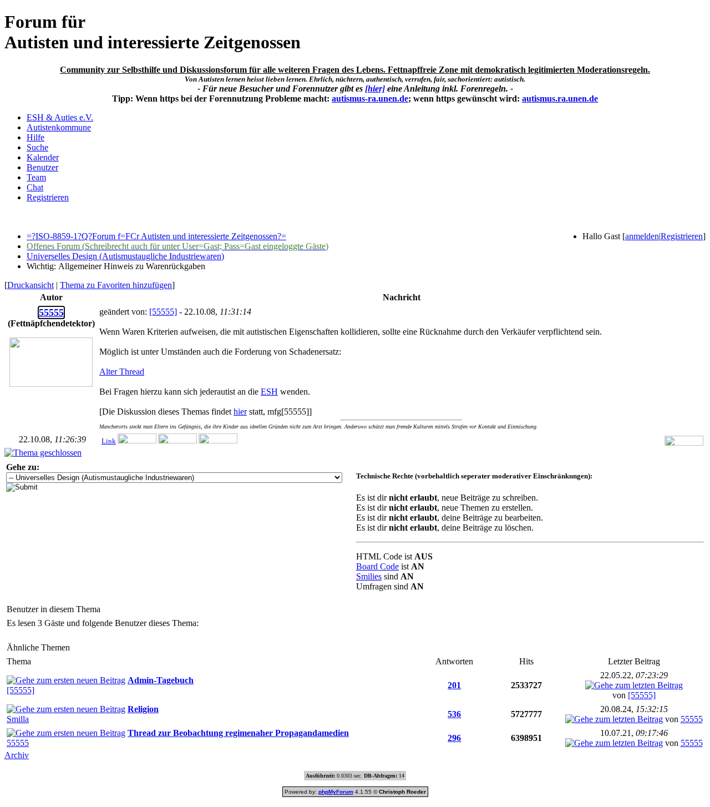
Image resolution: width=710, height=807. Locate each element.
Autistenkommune (59, 127)
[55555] (163, 311)
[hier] (375, 88)
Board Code (377, 566)
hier (240, 411)
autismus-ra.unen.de (370, 98)
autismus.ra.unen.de (560, 98)
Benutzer (42, 167)
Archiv (16, 755)
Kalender (43, 157)
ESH (269, 391)
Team (36, 177)
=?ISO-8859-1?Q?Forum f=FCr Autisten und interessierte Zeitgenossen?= (156, 236)
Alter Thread (121, 371)
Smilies (369, 576)
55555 (692, 719)
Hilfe (35, 137)
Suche (37, 147)
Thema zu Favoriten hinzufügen (116, 285)
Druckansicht (30, 285)
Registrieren (48, 197)
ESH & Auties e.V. (60, 117)
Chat (35, 187)
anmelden (642, 236)
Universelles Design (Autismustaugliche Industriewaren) (125, 256)
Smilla (18, 719)
